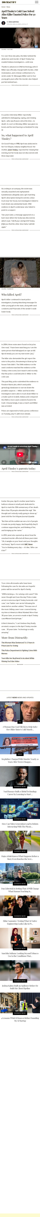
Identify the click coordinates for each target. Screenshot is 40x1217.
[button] (37, 2)
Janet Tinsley (13, 150)
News (8, 7)
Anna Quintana (14, 22)
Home (3, 7)
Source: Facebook (7, 289)
